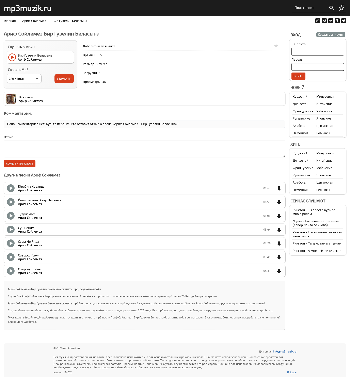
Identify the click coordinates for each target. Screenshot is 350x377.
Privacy (292, 372)
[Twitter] (343, 20)
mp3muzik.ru (28, 8)
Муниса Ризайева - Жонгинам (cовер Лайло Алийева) (316, 223)
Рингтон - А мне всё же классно (317, 250)
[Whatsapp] (317, 20)
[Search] (331, 8)
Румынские (301, 118)
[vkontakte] (330, 20)
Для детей (300, 104)
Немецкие (300, 133)
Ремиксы (323, 133)
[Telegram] (324, 20)
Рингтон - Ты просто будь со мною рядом (314, 212)
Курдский (300, 96)
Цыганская (324, 125)
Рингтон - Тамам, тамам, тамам (317, 243)
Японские (323, 118)
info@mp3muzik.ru (285, 351)
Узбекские (324, 111)
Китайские (324, 104)
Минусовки (325, 96)
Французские (303, 111)
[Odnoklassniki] (337, 20)
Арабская (300, 125)
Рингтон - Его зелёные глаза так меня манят (317, 234)
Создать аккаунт (331, 34)
